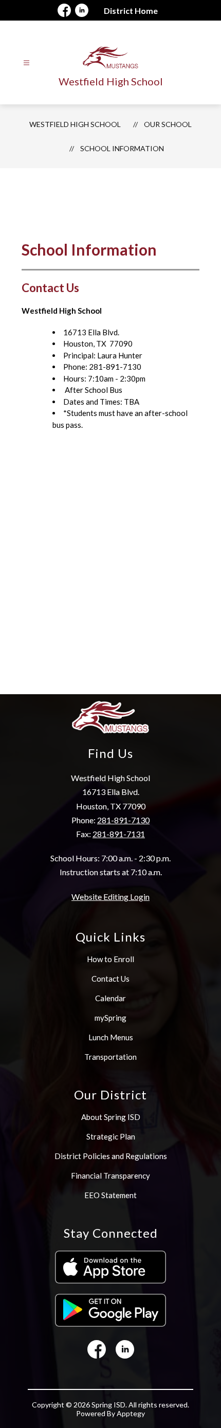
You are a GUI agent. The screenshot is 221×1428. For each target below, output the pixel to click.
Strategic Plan (110, 1136)
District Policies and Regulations (110, 1156)
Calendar (110, 998)
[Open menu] (26, 63)
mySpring (110, 1017)
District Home (131, 10)
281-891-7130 (123, 820)
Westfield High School (75, 124)
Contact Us (110, 978)
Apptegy (131, 1413)
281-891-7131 (119, 834)
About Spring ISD (110, 1117)
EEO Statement (110, 1195)
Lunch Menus (110, 1037)
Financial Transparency (110, 1175)
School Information (122, 148)
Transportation (110, 1056)
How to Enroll (110, 959)
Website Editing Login (110, 896)
